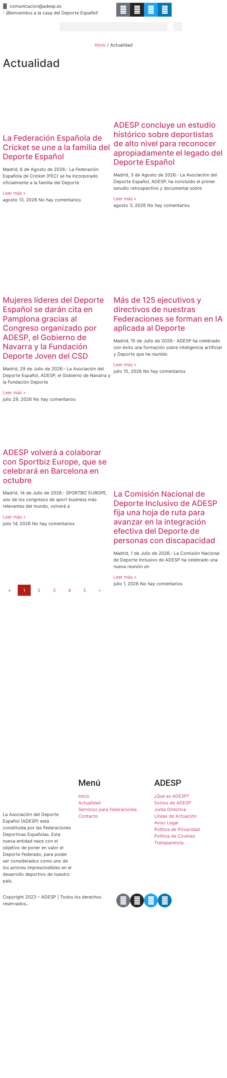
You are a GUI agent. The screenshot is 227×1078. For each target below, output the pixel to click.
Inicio (100, 45)
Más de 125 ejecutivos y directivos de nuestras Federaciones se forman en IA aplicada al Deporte (168, 314)
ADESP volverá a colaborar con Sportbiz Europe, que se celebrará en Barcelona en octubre (55, 466)
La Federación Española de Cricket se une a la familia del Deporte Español (56, 147)
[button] (113, 26)
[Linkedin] (165, 10)
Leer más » (14, 193)
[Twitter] (151, 10)
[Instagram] (137, 10)
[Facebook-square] (123, 10)
